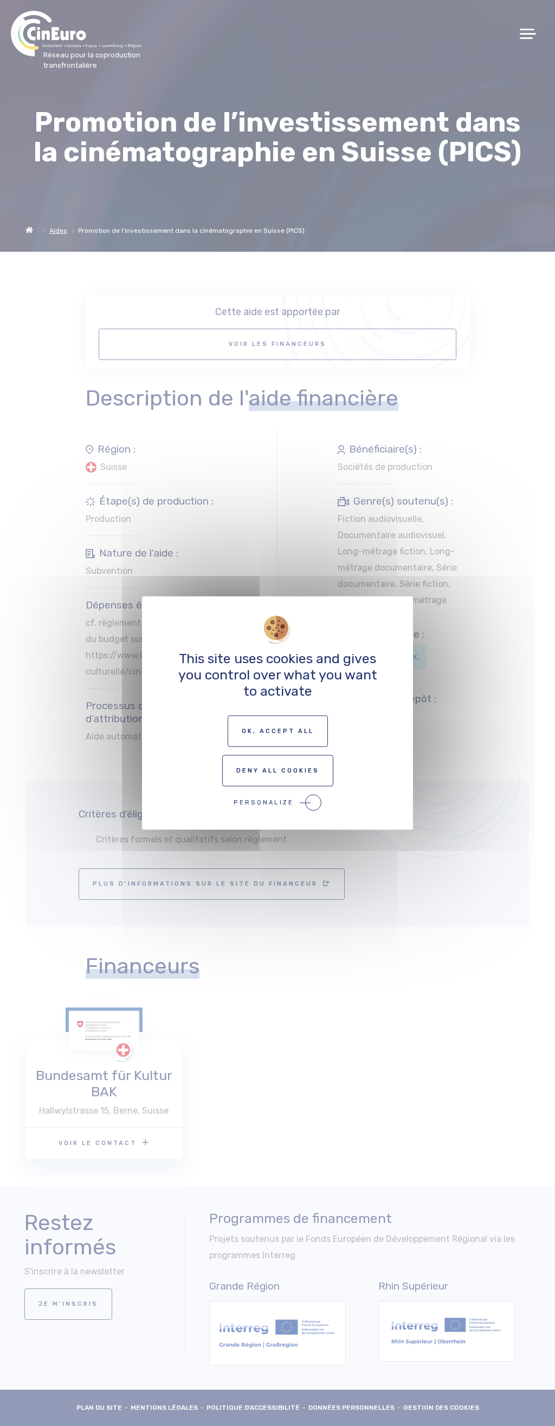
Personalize (264, 802)
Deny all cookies (277, 770)
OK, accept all (278, 731)
